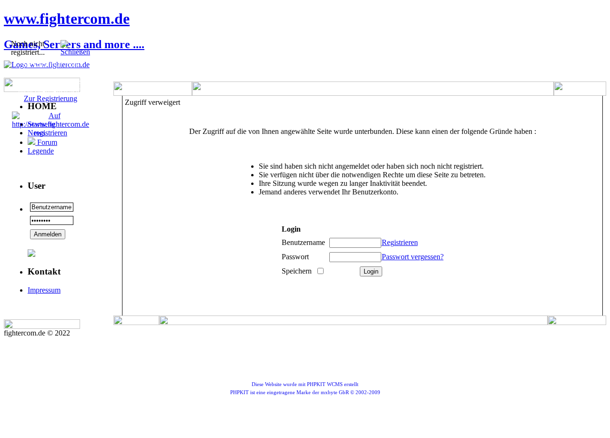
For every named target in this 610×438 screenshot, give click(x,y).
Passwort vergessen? (413, 257)
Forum (46, 142)
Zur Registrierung (50, 98)
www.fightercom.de (67, 18)
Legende (41, 151)
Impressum (44, 290)
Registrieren (400, 242)
